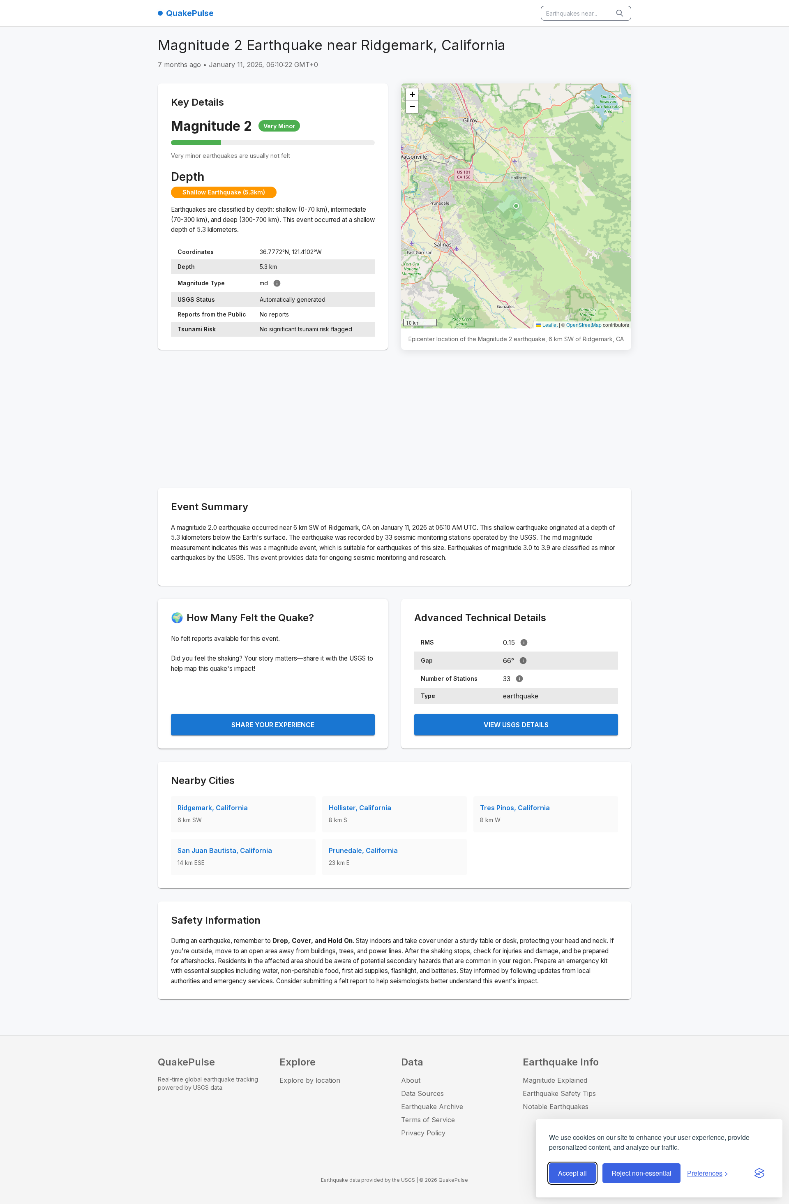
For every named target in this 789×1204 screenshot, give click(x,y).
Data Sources (422, 1093)
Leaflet (549, 324)
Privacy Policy (423, 1133)
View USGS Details (516, 725)
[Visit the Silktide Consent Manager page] (759, 1173)
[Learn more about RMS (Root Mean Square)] (524, 642)
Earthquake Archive (432, 1106)
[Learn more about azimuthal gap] (523, 660)
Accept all (572, 1173)
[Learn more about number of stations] (519, 678)
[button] (516, 206)
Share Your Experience (272, 725)
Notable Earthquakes (555, 1106)
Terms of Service (428, 1120)
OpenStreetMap (584, 324)
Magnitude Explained (555, 1080)
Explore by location (309, 1080)
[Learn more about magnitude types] (277, 283)
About (410, 1080)
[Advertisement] (394, 420)
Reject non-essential (641, 1173)
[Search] (620, 13)
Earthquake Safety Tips (559, 1093)
